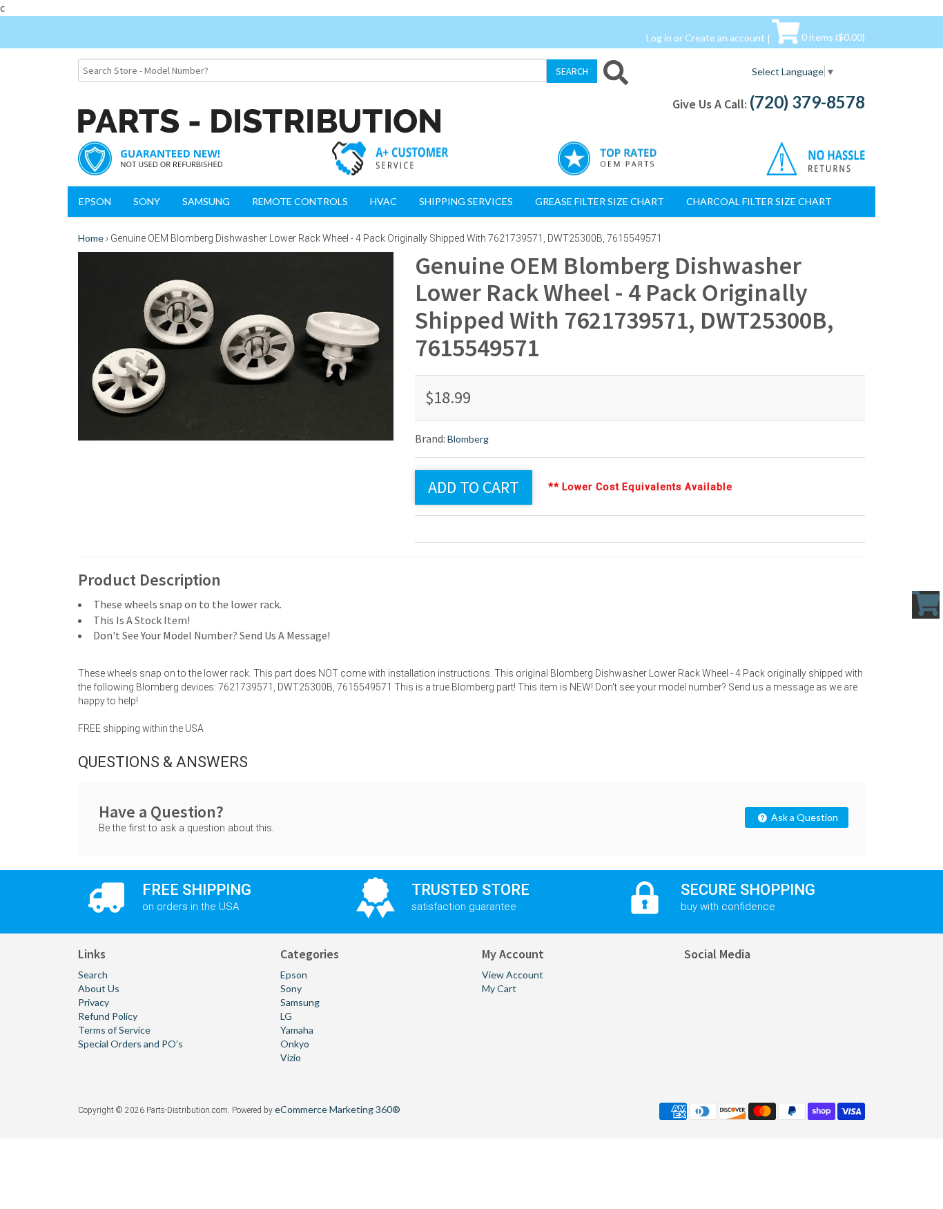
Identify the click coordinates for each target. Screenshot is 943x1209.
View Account (512, 974)
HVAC (383, 201)
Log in (659, 37)
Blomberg (468, 439)
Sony (146, 201)
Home (91, 238)
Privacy (93, 1002)
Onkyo (294, 1044)
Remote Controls (300, 201)
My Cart (499, 988)
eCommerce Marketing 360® (337, 1109)
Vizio (290, 1057)
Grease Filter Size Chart (599, 201)
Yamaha (296, 1030)
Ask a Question (803, 817)
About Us (98, 988)
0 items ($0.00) (832, 37)
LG (286, 1016)
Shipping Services (466, 201)
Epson (95, 201)
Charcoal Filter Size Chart (759, 201)
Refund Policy (107, 1016)
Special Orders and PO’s (130, 1044)
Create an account (725, 37)
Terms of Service (114, 1030)
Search (93, 974)
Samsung (206, 201)
